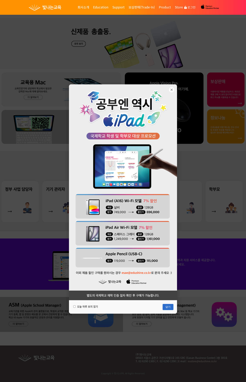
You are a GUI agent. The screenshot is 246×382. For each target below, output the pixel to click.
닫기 (168, 306)
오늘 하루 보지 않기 (87, 306)
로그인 (191, 7)
